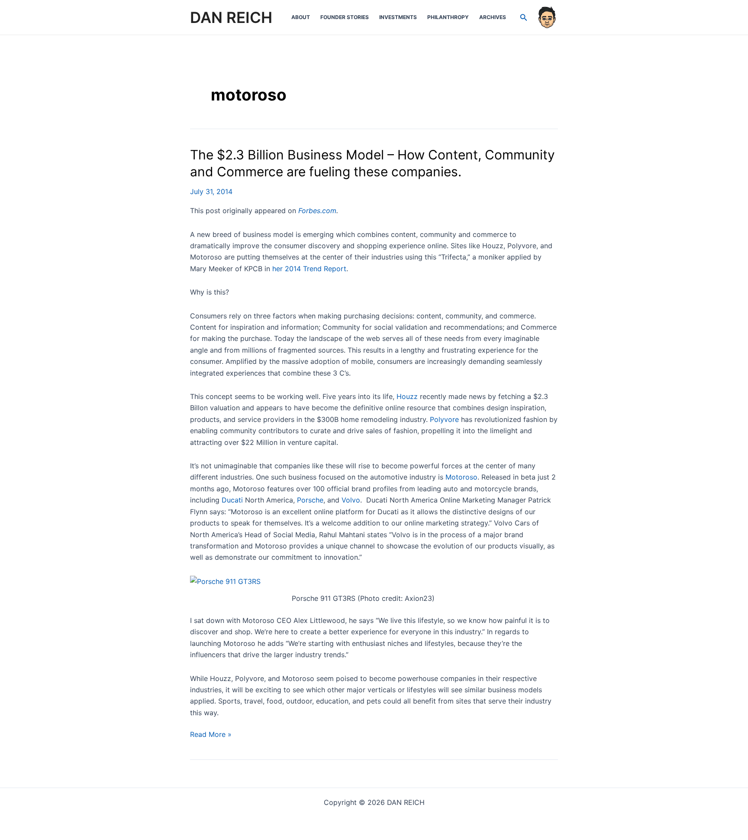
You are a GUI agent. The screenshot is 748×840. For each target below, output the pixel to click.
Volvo (351, 500)
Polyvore (444, 419)
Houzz (407, 396)
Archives (492, 17)
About (300, 17)
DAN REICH (231, 17)
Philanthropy (448, 17)
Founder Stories (344, 17)
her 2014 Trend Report (309, 268)
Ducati (232, 500)
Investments (398, 17)
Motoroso (461, 477)
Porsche (310, 500)
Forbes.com (317, 210)
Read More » (211, 735)
